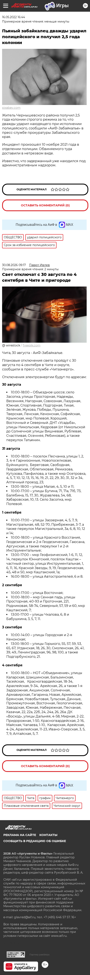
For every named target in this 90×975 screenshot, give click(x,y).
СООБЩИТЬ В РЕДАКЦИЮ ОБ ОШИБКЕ (34, 841)
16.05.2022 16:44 (13, 17)
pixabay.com (11, 108)
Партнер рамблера (39, 954)
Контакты (48, 835)
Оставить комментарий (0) (45, 205)
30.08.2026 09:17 (14, 265)
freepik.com (31, 345)
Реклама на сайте (19, 835)
